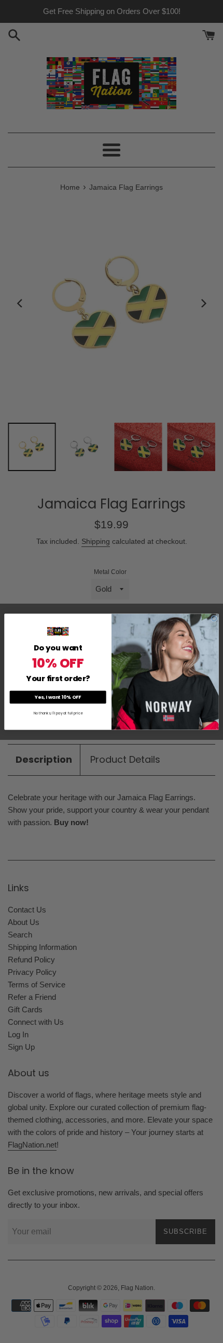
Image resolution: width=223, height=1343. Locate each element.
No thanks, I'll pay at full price (58, 712)
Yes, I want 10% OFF (57, 697)
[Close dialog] (214, 618)
